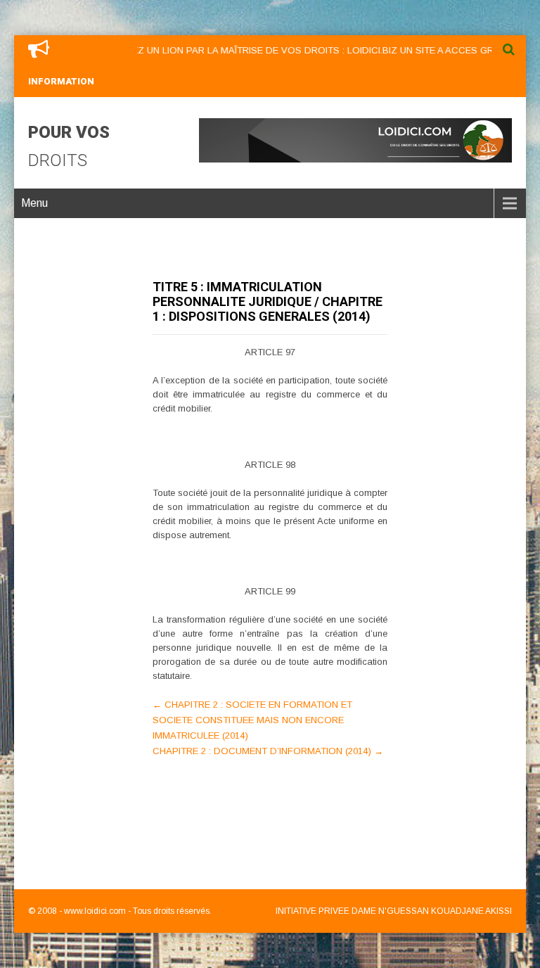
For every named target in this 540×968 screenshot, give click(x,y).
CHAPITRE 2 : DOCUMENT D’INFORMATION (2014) (268, 751)
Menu (34, 203)
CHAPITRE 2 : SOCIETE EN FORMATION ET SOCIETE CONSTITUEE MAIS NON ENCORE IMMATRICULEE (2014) (252, 720)
